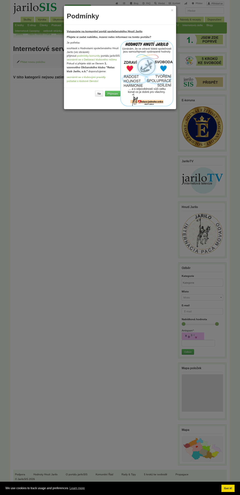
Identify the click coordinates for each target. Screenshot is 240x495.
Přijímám (112, 93)
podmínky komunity (88, 55)
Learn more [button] (77, 488)
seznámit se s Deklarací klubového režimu (92, 59)
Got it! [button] (228, 488)
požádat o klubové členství (82, 81)
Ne (99, 93)
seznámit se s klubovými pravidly (86, 77)
